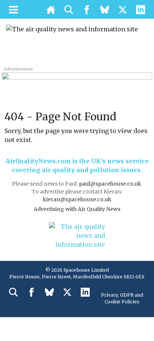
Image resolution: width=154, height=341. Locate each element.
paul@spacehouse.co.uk (110, 183)
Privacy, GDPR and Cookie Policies (122, 298)
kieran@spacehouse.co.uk (77, 199)
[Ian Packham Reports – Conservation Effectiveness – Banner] (77, 81)
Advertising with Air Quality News (77, 209)
